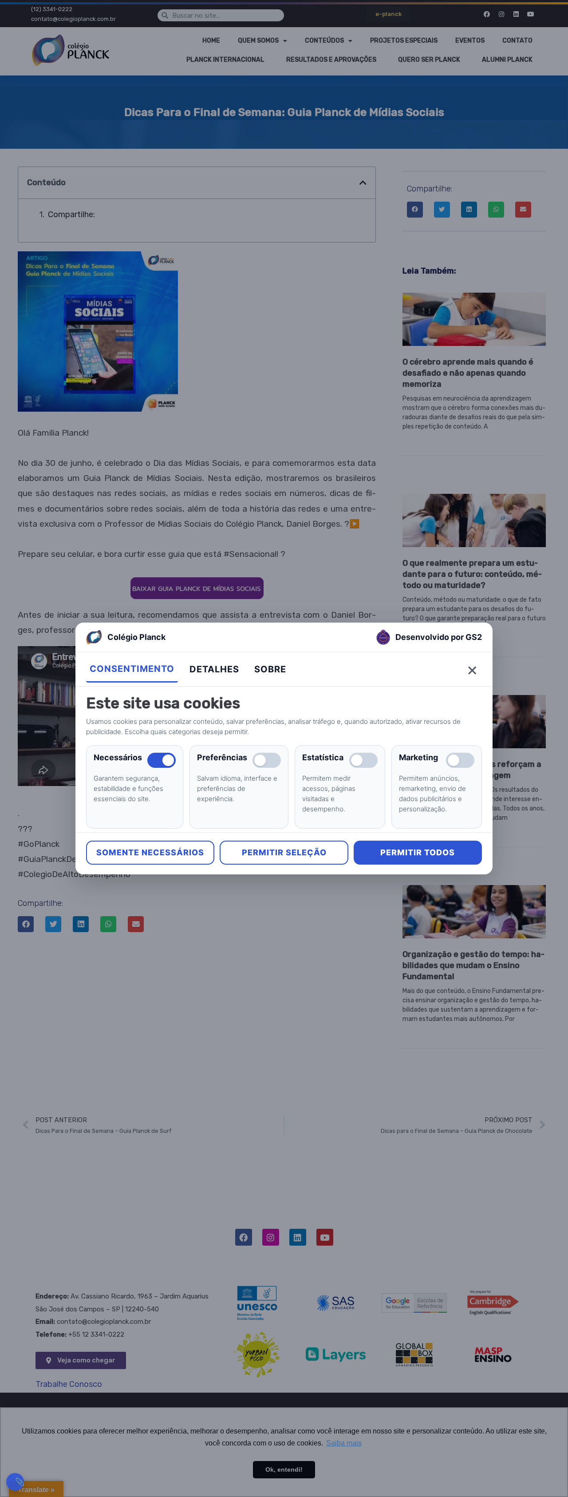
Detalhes (214, 669)
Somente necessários (150, 852)
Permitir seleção (284, 852)
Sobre (270, 669)
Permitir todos (417, 852)
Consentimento (132, 668)
